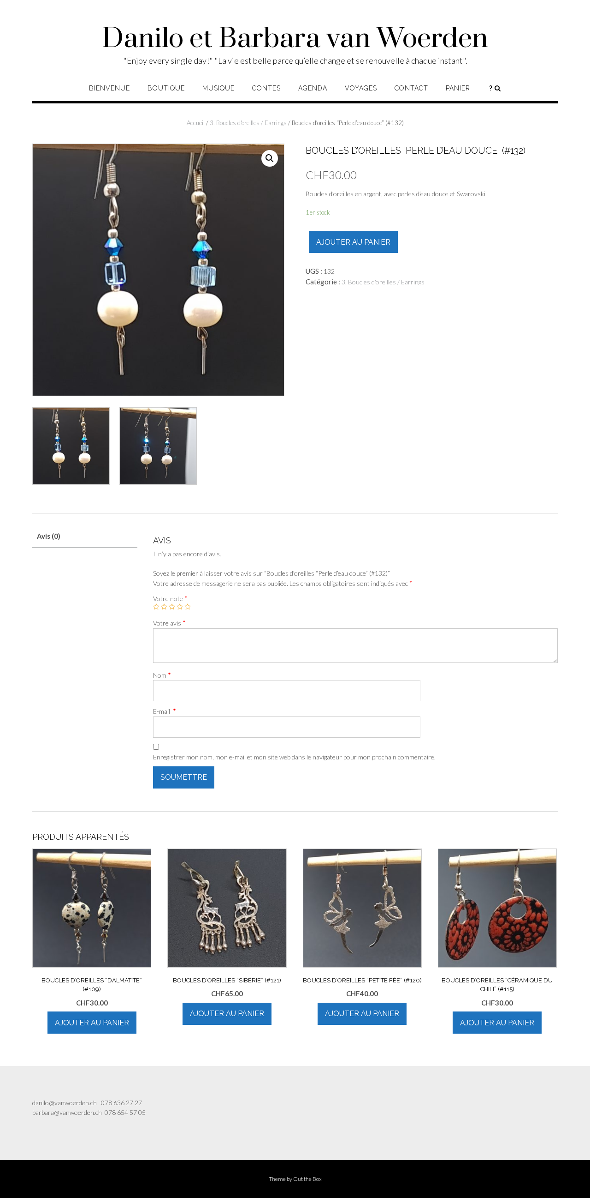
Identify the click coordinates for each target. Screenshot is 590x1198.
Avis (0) (48, 536)
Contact (411, 88)
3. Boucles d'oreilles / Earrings (248, 122)
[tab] (84, 536)
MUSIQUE (218, 88)
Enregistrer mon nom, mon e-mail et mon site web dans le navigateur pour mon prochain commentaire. (294, 757)
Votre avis (169, 623)
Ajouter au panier (353, 242)
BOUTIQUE (166, 88)
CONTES (266, 88)
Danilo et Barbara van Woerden (295, 39)
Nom (162, 675)
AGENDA (312, 88)
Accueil (196, 122)
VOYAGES (361, 88)
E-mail (164, 711)
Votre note (170, 598)
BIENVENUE (109, 88)
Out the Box (307, 1178)
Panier (458, 88)
